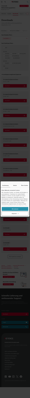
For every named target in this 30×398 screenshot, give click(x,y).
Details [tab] (15, 185)
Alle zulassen (15, 209)
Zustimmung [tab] (5, 185)
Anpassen (14, 213)
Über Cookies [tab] (24, 185)
